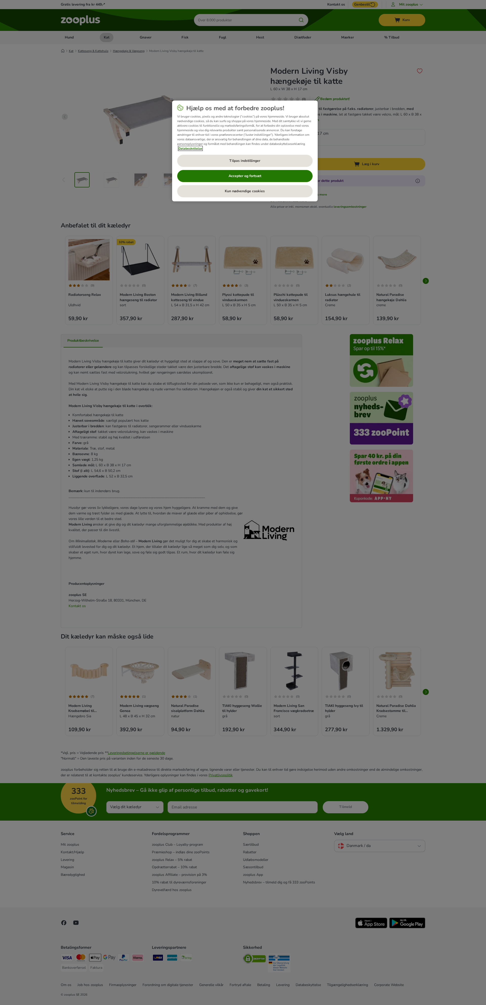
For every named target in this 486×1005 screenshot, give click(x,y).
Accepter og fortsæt (245, 175)
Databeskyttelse (190, 148)
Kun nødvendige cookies (245, 191)
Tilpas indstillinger (244, 160)
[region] (245, 151)
